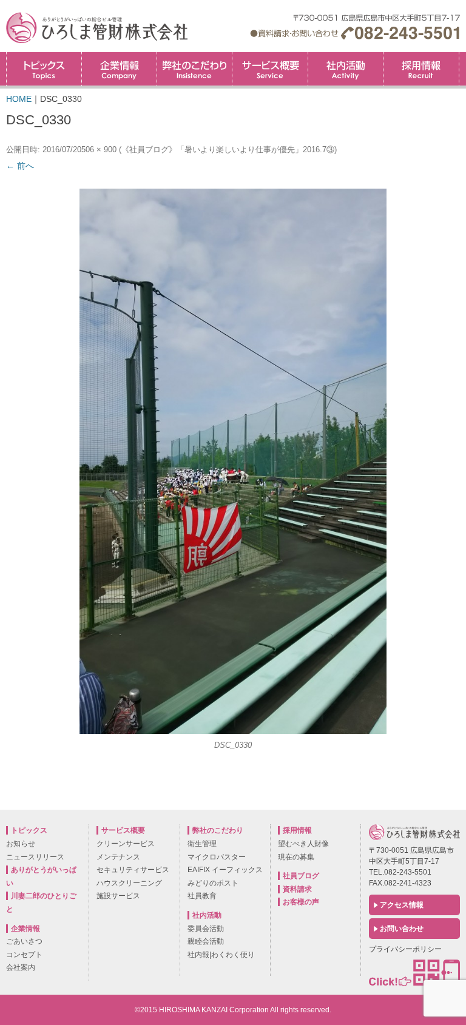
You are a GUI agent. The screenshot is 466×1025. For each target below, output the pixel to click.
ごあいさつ (24, 941)
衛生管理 (202, 843)
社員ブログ (301, 876)
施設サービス (118, 896)
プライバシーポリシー (405, 949)
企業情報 (119, 69)
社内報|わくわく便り (221, 954)
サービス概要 (270, 69)
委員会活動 (205, 928)
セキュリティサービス (132, 869)
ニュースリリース (35, 857)
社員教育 (202, 896)
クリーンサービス (125, 843)
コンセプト (24, 954)
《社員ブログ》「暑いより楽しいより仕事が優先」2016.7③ (227, 149)
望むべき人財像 (303, 843)
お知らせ (20, 843)
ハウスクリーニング (129, 883)
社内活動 (345, 69)
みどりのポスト (212, 883)
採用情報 (297, 830)
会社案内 (20, 967)
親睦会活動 (205, 941)
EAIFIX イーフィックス (225, 869)
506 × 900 (98, 149)
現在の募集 (296, 857)
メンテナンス (118, 857)
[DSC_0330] (233, 461)
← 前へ (20, 165)
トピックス (44, 69)
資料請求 (297, 889)
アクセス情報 (402, 905)
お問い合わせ (402, 928)
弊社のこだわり (194, 69)
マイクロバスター (216, 857)
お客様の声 (301, 902)
